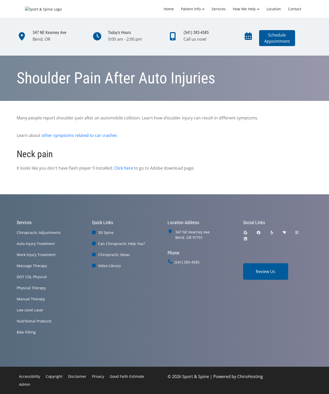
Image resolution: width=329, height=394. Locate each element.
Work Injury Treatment (36, 254)
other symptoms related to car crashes (79, 135)
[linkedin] (245, 238)
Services (219, 8)
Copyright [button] (54, 376)
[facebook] (258, 232)
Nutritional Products (34, 321)
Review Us (265, 271)
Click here (123, 168)
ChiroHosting (250, 376)
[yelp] (272, 232)
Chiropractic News (114, 254)
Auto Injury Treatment (36, 243)
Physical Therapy (31, 287)
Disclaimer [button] (77, 376)
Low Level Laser (30, 310)
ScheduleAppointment (277, 38)
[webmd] (297, 232)
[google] (245, 232)
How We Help (244, 8)
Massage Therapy (32, 265)
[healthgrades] (284, 232)
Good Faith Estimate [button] (127, 376)
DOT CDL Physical (32, 276)
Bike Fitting (26, 332)
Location (274, 8)
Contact (294, 8)
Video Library (109, 265)
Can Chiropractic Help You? (121, 243)
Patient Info (191, 8)
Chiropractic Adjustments (39, 232)
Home (169, 8)
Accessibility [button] (29, 376)
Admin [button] (24, 384)
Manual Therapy (31, 298)
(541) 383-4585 (187, 262)
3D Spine (106, 232)
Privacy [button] (98, 376)
